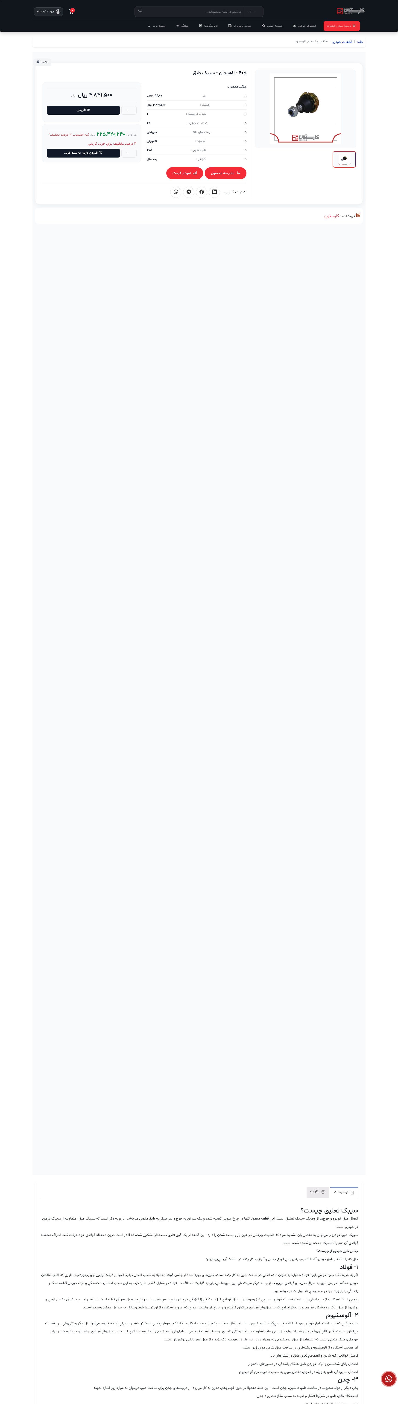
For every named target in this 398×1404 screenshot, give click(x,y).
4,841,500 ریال (94, 95)
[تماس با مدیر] (389, 1379)
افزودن (81, 110)
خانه (360, 41)
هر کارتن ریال (113, 134)
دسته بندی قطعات (339, 26)
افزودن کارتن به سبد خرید (81, 153)
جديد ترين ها (242, 26)
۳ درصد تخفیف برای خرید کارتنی (112, 143)
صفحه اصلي (274, 26)
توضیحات (341, 1192)
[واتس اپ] (175, 192)
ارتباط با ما (159, 26)
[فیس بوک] (201, 192)
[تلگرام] (188, 192)
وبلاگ (184, 26)
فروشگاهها (211, 26)
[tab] (344, 1192)
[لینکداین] (214, 192)
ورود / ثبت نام (46, 11)
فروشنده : (347, 216)
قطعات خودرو (307, 26)
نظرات (315, 1191)
